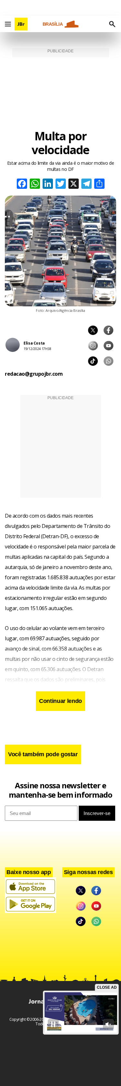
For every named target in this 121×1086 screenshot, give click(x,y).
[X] (73, 184)
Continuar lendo (60, 701)
